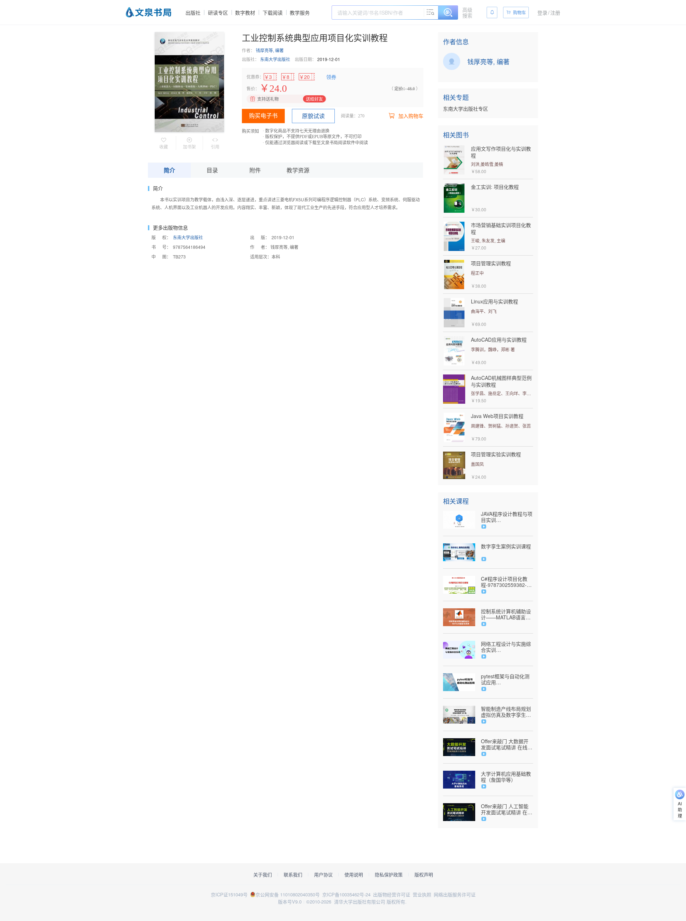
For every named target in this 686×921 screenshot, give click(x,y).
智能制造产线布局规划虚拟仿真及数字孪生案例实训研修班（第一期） (506, 712)
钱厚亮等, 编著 (270, 50)
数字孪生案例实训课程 (506, 546)
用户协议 (323, 874)
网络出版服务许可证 (455, 894)
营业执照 (422, 894)
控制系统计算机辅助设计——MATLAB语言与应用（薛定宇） (506, 614)
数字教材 (245, 12)
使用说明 (353, 874)
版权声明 (423, 874)
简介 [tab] (169, 170)
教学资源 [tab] (298, 170)
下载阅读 (273, 12)
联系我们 (293, 874)
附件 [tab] (255, 170)
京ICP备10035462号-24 (346, 894)
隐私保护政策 (389, 874)
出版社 (192, 12)
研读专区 (218, 12)
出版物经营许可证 (391, 894)
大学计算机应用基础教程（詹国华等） (506, 777)
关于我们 (262, 874)
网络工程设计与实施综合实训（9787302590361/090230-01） (507, 647)
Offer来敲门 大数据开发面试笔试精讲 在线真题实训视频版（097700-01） (506, 744)
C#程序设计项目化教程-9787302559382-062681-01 (504, 582)
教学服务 (300, 12)
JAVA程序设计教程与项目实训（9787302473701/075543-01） (507, 517)
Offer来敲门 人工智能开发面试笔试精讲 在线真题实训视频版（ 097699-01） (506, 809)
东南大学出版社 (275, 59)
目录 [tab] (212, 170)
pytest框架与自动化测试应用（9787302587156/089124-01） (507, 679)
